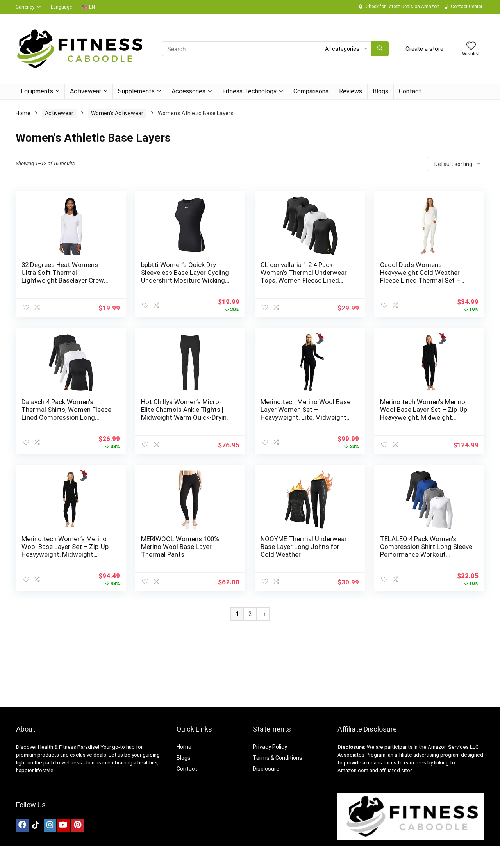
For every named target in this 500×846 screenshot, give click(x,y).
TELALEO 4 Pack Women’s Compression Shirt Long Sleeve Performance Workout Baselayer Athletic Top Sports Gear (426, 554)
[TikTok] (35, 825)
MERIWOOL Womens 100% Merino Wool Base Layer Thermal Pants (180, 546)
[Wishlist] (471, 46)
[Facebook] (22, 825)
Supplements (136, 91)
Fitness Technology (249, 91)
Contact (410, 91)
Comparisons (311, 91)
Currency (25, 7)
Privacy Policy (270, 747)
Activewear (85, 91)
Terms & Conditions (277, 758)
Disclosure (266, 769)
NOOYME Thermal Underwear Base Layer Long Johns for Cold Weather (304, 546)
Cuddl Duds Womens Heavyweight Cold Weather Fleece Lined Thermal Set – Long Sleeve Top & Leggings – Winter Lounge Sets (424, 280)
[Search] (380, 48)
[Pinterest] (77, 825)
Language (61, 7)
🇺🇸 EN (88, 7)
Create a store (424, 48)
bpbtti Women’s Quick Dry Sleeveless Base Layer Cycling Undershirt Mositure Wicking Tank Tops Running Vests (185, 276)
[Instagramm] (50, 825)
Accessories (188, 91)
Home (23, 113)
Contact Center (466, 6)
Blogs (380, 91)
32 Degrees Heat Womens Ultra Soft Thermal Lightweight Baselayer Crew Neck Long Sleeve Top (62, 276)
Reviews (350, 91)
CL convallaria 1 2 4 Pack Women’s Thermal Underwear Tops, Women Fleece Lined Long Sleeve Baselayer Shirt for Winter (306, 280)
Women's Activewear (117, 113)
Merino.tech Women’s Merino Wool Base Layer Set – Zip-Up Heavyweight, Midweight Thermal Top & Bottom (423, 413)
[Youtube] (63, 825)
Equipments (37, 91)
